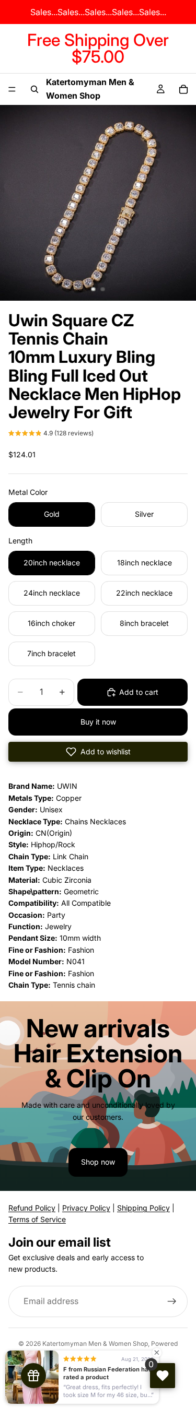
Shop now (98, 1161)
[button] (51, 434)
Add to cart (138, 692)
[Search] (34, 89)
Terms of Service (37, 1219)
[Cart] (183, 89)
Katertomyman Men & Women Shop (95, 1343)
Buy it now (98, 721)
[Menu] (12, 89)
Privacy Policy (86, 1207)
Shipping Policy (143, 1207)
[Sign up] (172, 1301)
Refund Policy (31, 1207)
